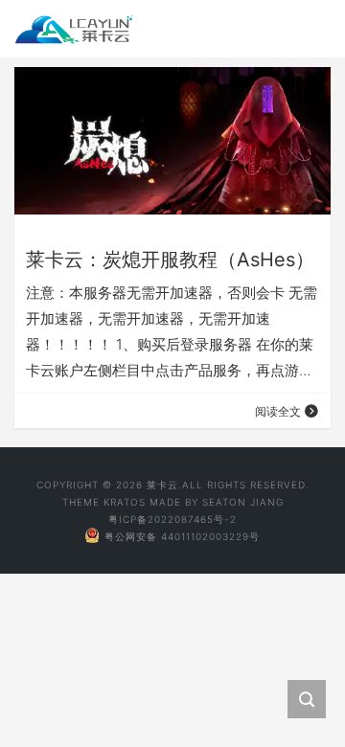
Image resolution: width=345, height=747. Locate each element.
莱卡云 (162, 484)
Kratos (125, 502)
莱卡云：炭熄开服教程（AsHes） (170, 259)
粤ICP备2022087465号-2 (172, 519)
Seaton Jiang (243, 502)
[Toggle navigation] (305, 29)
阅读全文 (278, 411)
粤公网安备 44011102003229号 (182, 536)
